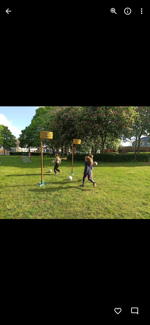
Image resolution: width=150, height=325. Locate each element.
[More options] (142, 11)
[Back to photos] (8, 11)
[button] (19, 162)
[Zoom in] (114, 11)
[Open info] (128, 11)
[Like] (118, 311)
